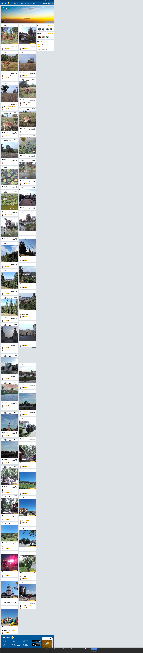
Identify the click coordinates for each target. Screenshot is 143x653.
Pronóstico (14, 3)
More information (94, 651)
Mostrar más (50, 25)
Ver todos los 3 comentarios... (12, 352)
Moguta (5, 630)
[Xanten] (43, 29)
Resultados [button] (39, 41)
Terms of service (25, 640)
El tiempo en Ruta (28, 3)
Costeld (5, 25)
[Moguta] (47, 37)
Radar (18, 3)
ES (49, 0)
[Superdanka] (47, 29)
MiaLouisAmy (6, 489)
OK (94, 649)
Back (5, 21)
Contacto (23, 641)
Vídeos (22, 3)
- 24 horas (4, 641)
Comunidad (50, 3)
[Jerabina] (43, 37)
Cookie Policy (61, 649)
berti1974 (5, 75)
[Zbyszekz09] (51, 29)
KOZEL (5, 546)
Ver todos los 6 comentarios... (12, 80)
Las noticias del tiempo (42, 3)
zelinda (23, 131)
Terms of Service (69, 649)
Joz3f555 (5, 162)
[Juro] (39, 29)
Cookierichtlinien (25, 645)
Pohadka (23, 576)
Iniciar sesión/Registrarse (43, 0)
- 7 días (4, 644)
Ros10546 (24, 520)
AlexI (5, 48)
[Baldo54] (39, 37)
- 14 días (4, 645)
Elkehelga (6, 106)
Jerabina (23, 314)
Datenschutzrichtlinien (26, 644)
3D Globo (35, 3)
